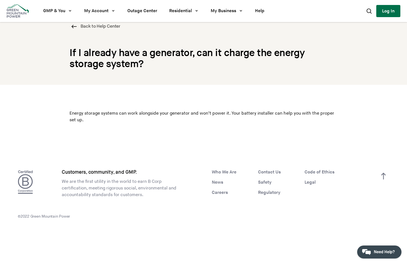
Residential (180, 11)
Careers (220, 192)
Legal (310, 182)
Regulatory (269, 192)
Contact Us (269, 172)
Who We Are (224, 172)
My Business (223, 11)
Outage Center (142, 11)
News (217, 182)
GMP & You (54, 11)
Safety (265, 182)
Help (259, 11)
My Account (96, 11)
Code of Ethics (319, 172)
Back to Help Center (100, 26)
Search (369, 11)
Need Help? (384, 252)
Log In (388, 11)
